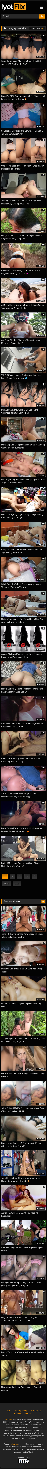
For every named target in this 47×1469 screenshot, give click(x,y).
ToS (9, 1411)
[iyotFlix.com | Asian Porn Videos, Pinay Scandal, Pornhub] (19, 7)
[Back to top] (39, 1461)
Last (17, 884)
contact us (14, 1444)
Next (6, 884)
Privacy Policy (21, 1411)
